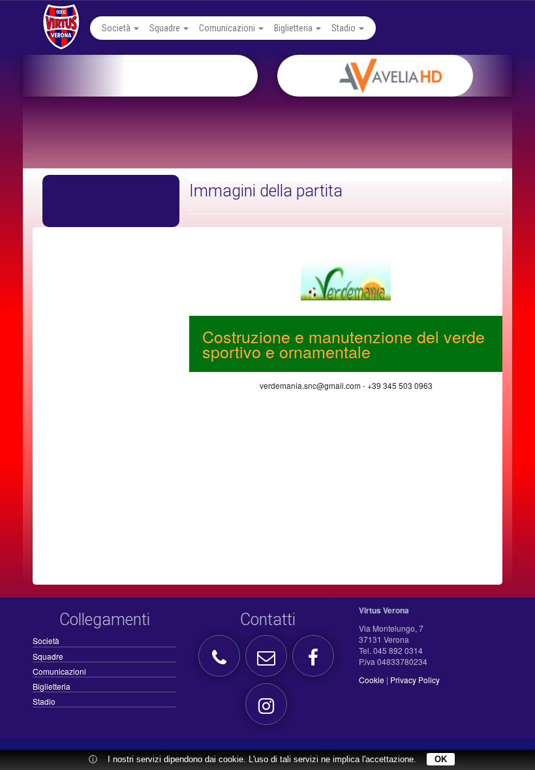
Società (117, 28)
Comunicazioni (228, 28)
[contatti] (267, 660)
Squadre (165, 28)
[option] (410, 76)
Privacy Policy (415, 679)
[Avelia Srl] (410, 76)
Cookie (371, 679)
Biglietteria (294, 28)
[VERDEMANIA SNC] (345, 278)
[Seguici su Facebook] (314, 660)
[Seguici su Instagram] (267, 709)
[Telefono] (220, 660)
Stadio (344, 28)
